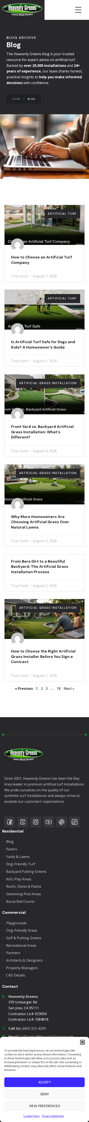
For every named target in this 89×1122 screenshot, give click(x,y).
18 (58, 688)
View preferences (44, 1106)
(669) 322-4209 (27, 1028)
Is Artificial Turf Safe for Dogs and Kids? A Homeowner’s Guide (43, 344)
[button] (82, 1042)
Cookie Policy (31, 1116)
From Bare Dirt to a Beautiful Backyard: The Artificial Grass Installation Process (39, 566)
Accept (44, 1082)
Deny (44, 1094)
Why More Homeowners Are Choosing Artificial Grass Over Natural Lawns (40, 522)
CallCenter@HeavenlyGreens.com (40, 1036)
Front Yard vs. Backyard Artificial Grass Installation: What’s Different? (42, 432)
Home (16, 98)
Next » (69, 688)
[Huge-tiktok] (74, 822)
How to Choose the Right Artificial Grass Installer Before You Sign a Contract (43, 656)
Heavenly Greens (23, 996)
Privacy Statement (53, 1116)
